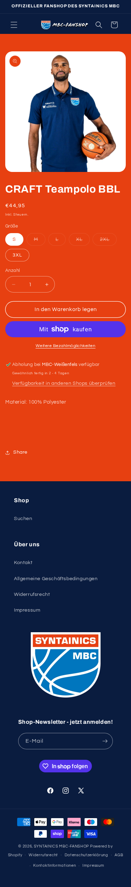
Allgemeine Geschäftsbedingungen (56, 578)
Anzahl (12, 270)
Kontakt (23, 562)
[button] (14, 25)
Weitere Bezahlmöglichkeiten (66, 346)
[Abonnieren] (104, 741)
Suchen (23, 518)
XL (83, 241)
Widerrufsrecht (32, 594)
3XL (17, 255)
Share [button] (20, 452)
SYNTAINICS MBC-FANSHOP (61, 846)
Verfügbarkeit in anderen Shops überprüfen (64, 383)
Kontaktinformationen (54, 865)
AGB (119, 855)
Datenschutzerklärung (86, 855)
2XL (108, 241)
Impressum (27, 610)
